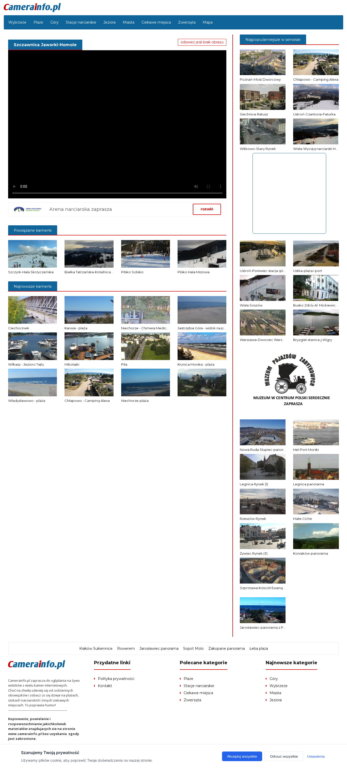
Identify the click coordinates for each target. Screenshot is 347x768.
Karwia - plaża (76, 328)
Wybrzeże (17, 22)
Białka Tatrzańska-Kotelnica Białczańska (98, 272)
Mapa (208, 22)
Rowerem (126, 648)
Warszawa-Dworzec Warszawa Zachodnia (274, 340)
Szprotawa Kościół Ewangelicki (265, 588)
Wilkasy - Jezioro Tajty (26, 364)
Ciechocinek (18, 328)
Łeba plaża (258, 648)
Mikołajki (72, 364)
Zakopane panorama (226, 648)
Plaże (38, 22)
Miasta (128, 22)
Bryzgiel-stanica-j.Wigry (312, 340)
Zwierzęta (187, 22)
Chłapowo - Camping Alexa (87, 401)
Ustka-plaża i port (307, 271)
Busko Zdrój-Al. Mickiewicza (316, 305)
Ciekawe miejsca (156, 22)
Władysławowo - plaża (26, 401)
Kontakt (105, 686)
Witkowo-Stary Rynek (258, 149)
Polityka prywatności (116, 678)
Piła (124, 364)
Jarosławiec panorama (159, 648)
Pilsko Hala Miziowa (194, 272)
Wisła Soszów (251, 305)
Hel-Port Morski (306, 450)
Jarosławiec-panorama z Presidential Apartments (280, 627)
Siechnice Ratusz (254, 114)
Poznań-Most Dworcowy (260, 79)
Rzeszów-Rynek (253, 519)
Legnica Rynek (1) (254, 484)
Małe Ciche (302, 519)
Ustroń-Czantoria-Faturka (314, 114)
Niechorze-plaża (135, 401)
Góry (54, 22)
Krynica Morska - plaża (196, 364)
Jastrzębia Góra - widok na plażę (204, 328)
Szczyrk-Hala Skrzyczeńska (31, 272)
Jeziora (109, 22)
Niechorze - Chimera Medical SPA (149, 328)
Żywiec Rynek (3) (253, 553)
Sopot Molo (193, 648)
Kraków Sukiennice (96, 648)
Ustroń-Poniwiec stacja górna (264, 271)
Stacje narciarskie (81, 22)
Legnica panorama (308, 484)
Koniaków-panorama (310, 553)
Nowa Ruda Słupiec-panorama (265, 450)
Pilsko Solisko (132, 272)
